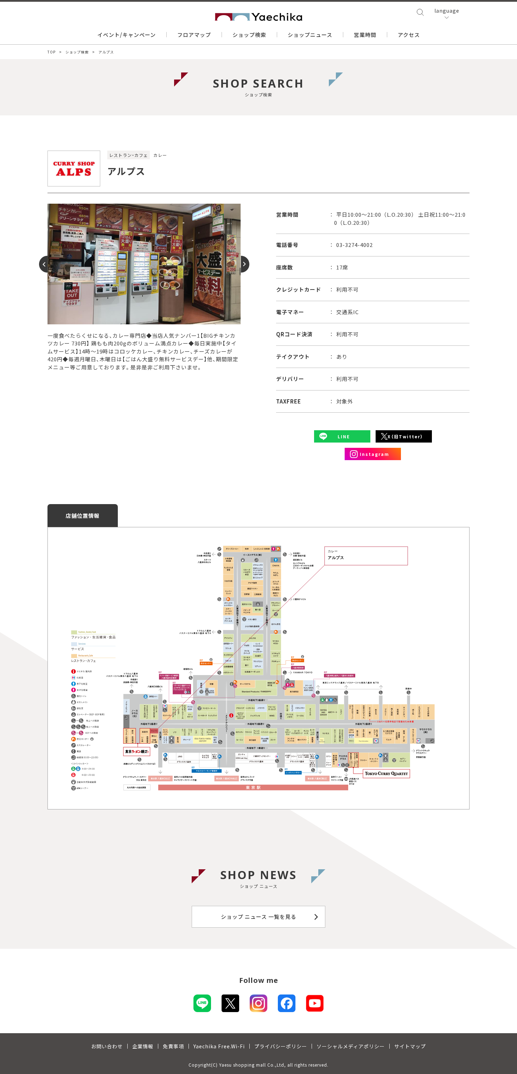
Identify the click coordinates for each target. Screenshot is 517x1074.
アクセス (409, 34)
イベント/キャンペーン (126, 34)
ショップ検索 (249, 34)
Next (241, 264)
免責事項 (173, 1046)
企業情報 (142, 1046)
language (446, 10)
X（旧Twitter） (405, 436)
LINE (344, 436)
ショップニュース (310, 34)
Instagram (374, 454)
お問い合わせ (107, 1046)
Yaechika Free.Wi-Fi (219, 1046)
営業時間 (365, 34)
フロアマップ (194, 34)
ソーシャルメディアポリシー (351, 1046)
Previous (47, 264)
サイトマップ (410, 1046)
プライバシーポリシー (280, 1046)
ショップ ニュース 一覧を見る (258, 916)
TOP (51, 52)
